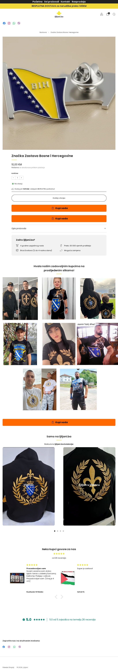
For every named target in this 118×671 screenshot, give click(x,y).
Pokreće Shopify (8, 667)
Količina (15, 173)
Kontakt (65, 1)
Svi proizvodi (51, 1)
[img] (59, 553)
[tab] (54, 531)
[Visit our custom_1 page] (4, 23)
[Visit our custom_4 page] (18, 23)
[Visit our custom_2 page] (9, 23)
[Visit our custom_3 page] (14, 23)
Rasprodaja (79, 1)
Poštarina (15, 168)
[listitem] (59, 6)
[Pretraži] (114, 14)
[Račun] (101, 14)
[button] (57, 597)
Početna (37, 1)
